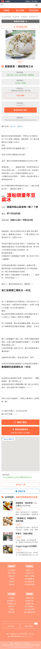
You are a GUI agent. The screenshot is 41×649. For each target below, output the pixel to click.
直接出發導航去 (20, 431)
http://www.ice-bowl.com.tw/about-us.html (20, 119)
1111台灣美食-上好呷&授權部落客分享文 (17, 477)
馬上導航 (21, 95)
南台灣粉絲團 (29, 609)
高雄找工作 (29, 570)
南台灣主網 (33, 10)
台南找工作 (29, 573)
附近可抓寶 (23, 75)
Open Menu (37, 5)
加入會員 (34, 1)
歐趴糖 (11, 584)
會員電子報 (29, 603)
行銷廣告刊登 (11, 603)
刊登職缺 (11, 598)
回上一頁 (21, 484)
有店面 (23, 83)
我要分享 (21, 491)
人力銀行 (4, 1)
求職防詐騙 (29, 598)
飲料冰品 (10, 75)
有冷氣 (17, 83)
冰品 (16, 75)
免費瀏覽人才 (11, 601)
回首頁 (6, 10)
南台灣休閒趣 (29, 584)
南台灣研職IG (29, 606)
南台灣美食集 (29, 581)
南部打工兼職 (29, 576)
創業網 (11, 581)
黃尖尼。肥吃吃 (16, 126)
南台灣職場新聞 (29, 612)
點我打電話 (21, 422)
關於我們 (11, 612)
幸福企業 (11, 576)
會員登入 (28, 1)
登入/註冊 (20, 10)
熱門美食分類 (21, 27)
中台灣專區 (12, 570)
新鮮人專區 (12, 573)
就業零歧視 (29, 601)
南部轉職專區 (29, 579)
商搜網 (11, 609)
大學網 (11, 579)
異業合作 (11, 606)
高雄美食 (31, 75)
